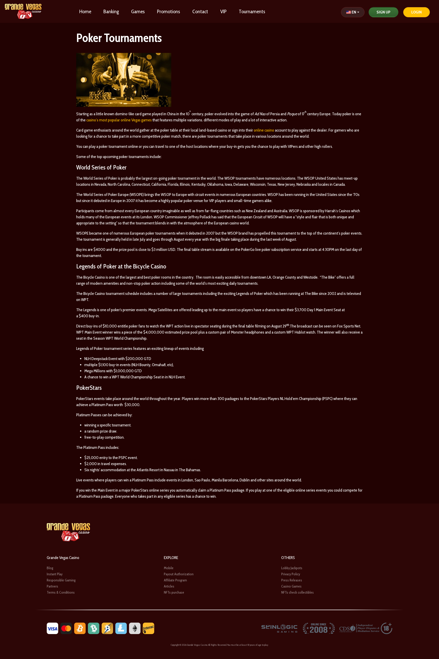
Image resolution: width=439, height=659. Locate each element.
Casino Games (291, 586)
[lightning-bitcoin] (107, 627)
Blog (50, 568)
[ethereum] (134, 627)
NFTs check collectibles (297, 592)
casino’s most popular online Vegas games (119, 120)
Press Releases (291, 580)
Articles (169, 586)
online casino (264, 130)
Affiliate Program (175, 580)
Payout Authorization (179, 574)
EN (354, 12)
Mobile (169, 568)
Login (416, 12)
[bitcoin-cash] (93, 627)
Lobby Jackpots (291, 568)
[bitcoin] (80, 627)
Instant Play (54, 574)
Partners (52, 586)
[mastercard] (66, 627)
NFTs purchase (174, 592)
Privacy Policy (290, 574)
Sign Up (383, 12)
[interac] (148, 627)
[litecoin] (121, 627)
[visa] (52, 627)
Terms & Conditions (61, 592)
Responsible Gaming (61, 580)
